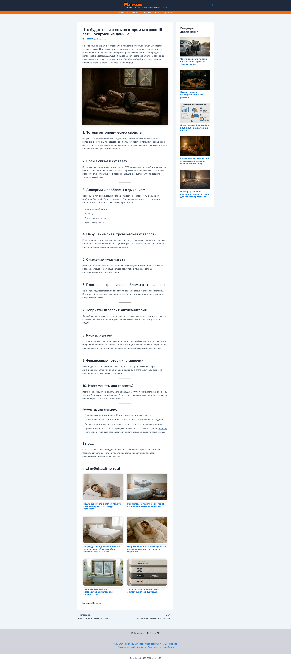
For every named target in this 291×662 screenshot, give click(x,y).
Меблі (135, 12)
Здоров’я (167, 12)
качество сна (89, 59)
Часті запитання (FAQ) (156, 644)
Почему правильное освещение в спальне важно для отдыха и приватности (194, 194)
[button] (212, 5)
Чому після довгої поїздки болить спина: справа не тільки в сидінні (193, 61)
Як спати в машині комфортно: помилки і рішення (191, 95)
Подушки (146, 12)
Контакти (141, 647)
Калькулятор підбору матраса (128, 644)
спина (100, 603)
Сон (157, 12)
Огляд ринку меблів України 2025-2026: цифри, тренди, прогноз (194, 128)
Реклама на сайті (126, 647)
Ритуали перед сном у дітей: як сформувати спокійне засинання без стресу (194, 161)
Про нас (173, 644)
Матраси (123, 12)
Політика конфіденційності (161, 647)
